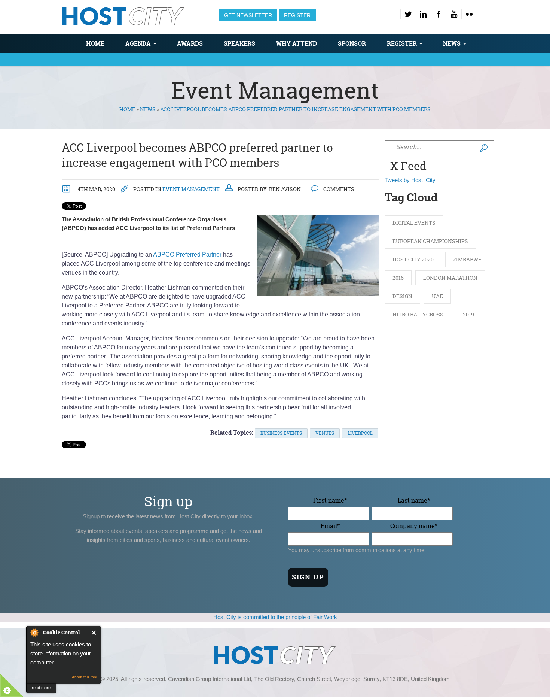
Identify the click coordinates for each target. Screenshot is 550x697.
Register (297, 15)
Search (484, 148)
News (452, 43)
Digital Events (414, 222)
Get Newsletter (248, 15)
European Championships (430, 241)
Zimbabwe (467, 259)
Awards (190, 43)
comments (338, 189)
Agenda (138, 43)
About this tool (84, 677)
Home (95, 43)
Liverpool (360, 433)
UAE (437, 296)
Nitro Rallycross (417, 314)
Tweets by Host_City (410, 180)
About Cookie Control (34, 632)
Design (402, 296)
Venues (324, 433)
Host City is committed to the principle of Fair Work (275, 617)
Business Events (281, 433)
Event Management (191, 189)
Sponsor (352, 43)
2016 (398, 277)
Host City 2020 (413, 259)
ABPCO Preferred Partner (187, 254)
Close (94, 632)
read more (41, 687)
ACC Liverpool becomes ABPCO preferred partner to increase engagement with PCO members (197, 155)
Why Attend (296, 43)
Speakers (239, 43)
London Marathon (450, 277)
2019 (468, 314)
